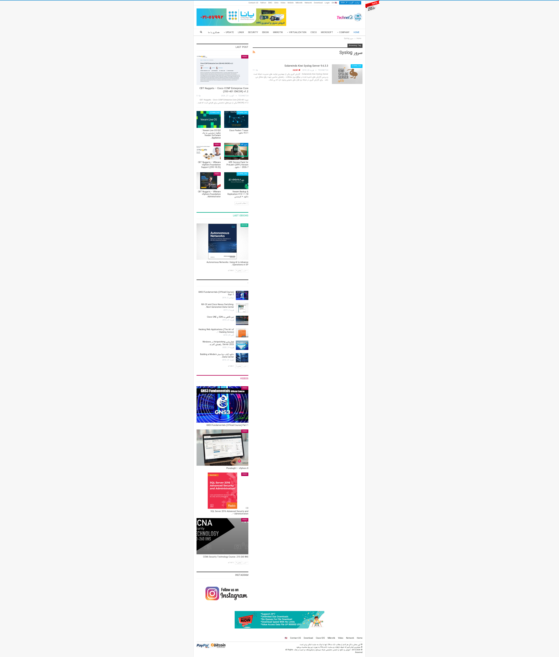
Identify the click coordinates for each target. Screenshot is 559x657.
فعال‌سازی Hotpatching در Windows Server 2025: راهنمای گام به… (218, 343)
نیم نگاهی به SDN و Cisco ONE (220, 317)
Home (356, 32)
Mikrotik (299, 2)
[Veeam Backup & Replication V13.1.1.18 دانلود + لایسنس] (236, 180)
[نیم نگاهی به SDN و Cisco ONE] (242, 320)
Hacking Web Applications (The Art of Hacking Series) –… (216, 331)
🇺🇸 (286, 638)
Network (308, 2)
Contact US (253, 2)
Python (263, 2)
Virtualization (297, 32)
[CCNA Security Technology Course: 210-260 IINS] (222, 536)
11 (254, 70)
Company (344, 32)
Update (230, 32)
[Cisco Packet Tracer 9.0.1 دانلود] (236, 119)
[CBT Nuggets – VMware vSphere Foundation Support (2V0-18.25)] (209, 151)
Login (327, 2)
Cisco (314, 32)
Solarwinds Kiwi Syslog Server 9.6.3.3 (306, 66)
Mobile (290, 2)
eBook (265, 32)
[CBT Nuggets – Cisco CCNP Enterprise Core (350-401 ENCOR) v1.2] (222, 70)
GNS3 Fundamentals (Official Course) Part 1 (216, 293)
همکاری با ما (214, 32)
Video (283, 2)
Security (253, 32)
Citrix (276, 2)
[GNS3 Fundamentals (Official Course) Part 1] (242, 295)
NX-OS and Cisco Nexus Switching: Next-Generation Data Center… (217, 306)
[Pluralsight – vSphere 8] (222, 447)
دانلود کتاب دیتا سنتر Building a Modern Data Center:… (217, 356)
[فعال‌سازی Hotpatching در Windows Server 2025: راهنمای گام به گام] (242, 345)
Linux (241, 32)
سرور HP (244, 144)
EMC (270, 2)
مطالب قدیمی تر (241, 203)
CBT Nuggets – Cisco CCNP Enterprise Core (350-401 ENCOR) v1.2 (223, 90)
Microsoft (327, 32)
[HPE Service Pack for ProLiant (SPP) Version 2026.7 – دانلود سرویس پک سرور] (236, 151)
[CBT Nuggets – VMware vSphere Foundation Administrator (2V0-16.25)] (209, 180)
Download (318, 2)
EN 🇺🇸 (334, 2)
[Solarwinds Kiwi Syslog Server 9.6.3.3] (347, 74)
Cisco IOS (320, 638)
